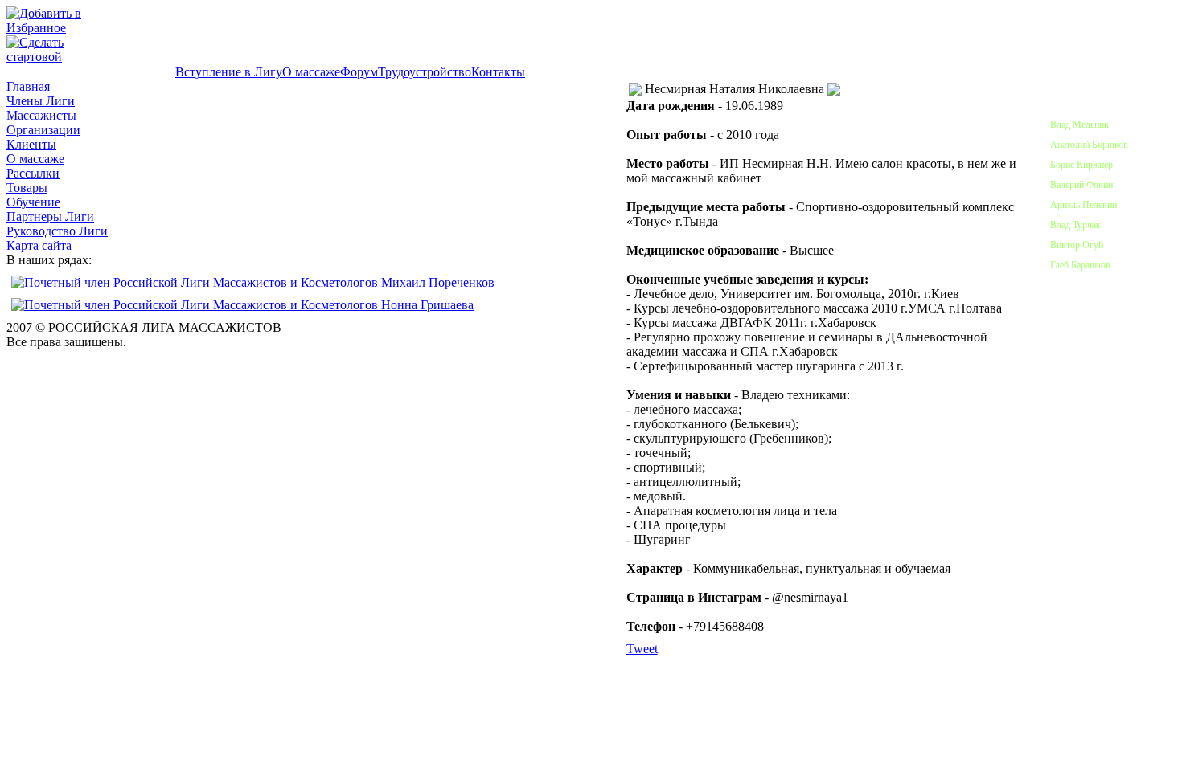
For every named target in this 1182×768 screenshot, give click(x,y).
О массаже (311, 72)
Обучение (33, 202)
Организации (43, 130)
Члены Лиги (40, 101)
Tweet (642, 649)
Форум (359, 72)
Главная (28, 86)
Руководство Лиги (57, 231)
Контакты (498, 72)
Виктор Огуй (1076, 245)
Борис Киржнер (1081, 164)
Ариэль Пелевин (1083, 204)
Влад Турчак (1075, 225)
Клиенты (31, 144)
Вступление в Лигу (228, 72)
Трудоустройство (424, 72)
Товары (26, 187)
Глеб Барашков (1080, 265)
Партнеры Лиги (50, 216)
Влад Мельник (1079, 124)
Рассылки (33, 173)
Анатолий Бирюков (1089, 144)
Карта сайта (39, 245)
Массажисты (41, 115)
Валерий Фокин (1081, 184)
